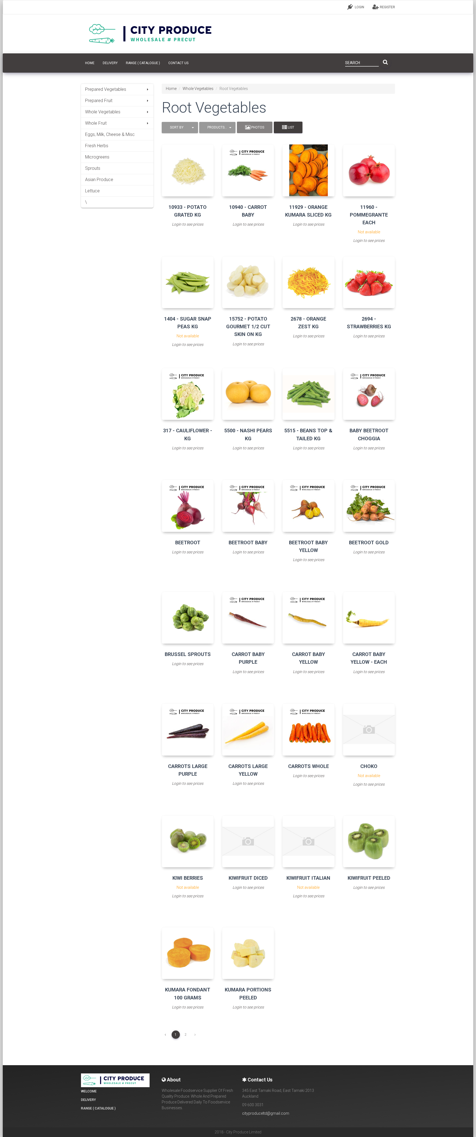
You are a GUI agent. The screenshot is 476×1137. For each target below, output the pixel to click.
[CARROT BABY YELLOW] (308, 618)
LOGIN (359, 7)
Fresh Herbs (96, 145)
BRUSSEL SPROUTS (188, 654)
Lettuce (92, 190)
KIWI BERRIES (187, 878)
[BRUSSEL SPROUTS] (188, 618)
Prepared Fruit (98, 100)
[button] (180, 127)
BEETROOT (187, 542)
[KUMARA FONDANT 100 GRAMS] (188, 953)
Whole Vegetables (102, 111)
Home (171, 88)
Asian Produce (99, 179)
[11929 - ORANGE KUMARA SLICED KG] (308, 170)
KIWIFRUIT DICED (248, 878)
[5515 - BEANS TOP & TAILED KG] (308, 394)
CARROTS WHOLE (308, 766)
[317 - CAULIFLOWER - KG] (188, 394)
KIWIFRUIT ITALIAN (308, 878)
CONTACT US (178, 63)
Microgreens (97, 157)
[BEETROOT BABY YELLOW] (308, 506)
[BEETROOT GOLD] (369, 506)
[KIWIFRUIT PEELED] (369, 841)
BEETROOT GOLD (369, 542)
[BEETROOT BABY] (248, 506)
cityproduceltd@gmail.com (265, 1113)
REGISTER (387, 7)
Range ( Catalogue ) (143, 63)
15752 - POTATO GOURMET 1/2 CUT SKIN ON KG (248, 326)
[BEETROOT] (188, 506)
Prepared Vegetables (105, 89)
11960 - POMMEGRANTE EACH (369, 214)
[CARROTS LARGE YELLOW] (248, 729)
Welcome (89, 1091)
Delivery (110, 63)
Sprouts (92, 168)
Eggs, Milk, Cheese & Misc (110, 134)
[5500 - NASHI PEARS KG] (248, 394)
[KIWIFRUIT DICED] (248, 841)
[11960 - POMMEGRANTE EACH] (369, 170)
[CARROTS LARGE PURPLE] (188, 729)
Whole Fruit (96, 123)
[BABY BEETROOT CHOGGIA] (369, 394)
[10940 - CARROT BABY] (248, 170)
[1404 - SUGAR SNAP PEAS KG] (188, 282)
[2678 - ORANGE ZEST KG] (308, 282)
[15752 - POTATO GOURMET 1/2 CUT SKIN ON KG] (248, 282)
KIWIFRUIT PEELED (369, 878)
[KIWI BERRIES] (188, 841)
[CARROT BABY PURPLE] (248, 618)
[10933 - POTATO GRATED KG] (188, 170)
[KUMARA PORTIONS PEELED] (248, 953)
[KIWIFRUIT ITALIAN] (308, 841)
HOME (89, 63)
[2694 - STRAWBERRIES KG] (369, 282)
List (290, 127)
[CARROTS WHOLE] (308, 729)
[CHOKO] (369, 729)
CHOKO (368, 766)
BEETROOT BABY (248, 542)
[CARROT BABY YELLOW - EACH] (369, 618)
